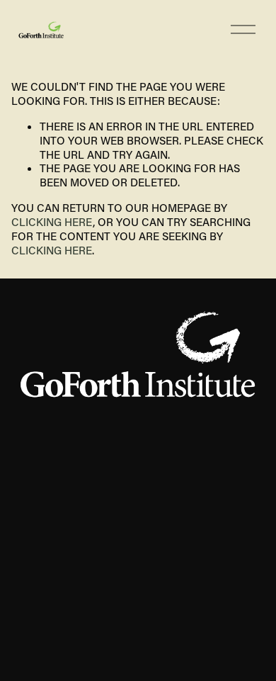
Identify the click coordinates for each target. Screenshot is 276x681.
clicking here (52, 222)
